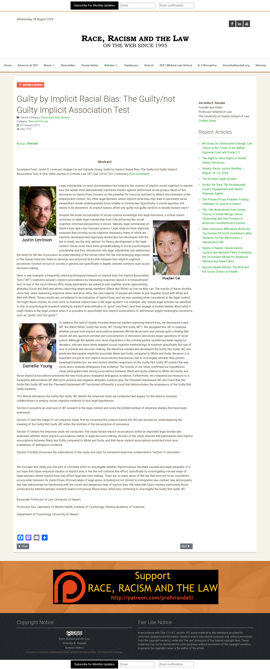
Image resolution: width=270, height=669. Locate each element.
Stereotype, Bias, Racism (55, 117)
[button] (49, 65)
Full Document (139, 174)
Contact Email (207, 120)
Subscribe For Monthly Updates (94, 5)
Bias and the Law (38, 121)
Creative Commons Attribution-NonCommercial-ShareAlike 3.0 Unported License (74, 652)
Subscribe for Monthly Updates (94, 664)
